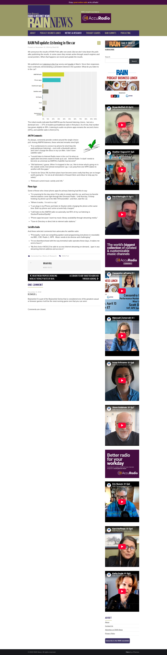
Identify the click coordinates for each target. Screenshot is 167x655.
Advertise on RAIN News (114, 630)
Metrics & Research (73, 33)
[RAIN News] (83, 16)
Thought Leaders (93, 33)
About (33, 33)
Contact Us (109, 626)
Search (107, 57)
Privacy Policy (110, 633)
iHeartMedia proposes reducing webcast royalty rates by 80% (43, 277)
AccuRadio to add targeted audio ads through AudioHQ (84, 277)
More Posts (47, 267)
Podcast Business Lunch (50, 33)
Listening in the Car (50, 64)
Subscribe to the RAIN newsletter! (117, 641)
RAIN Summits (110, 33)
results (71, 64)
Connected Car (36, 256)
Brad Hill (55, 47)
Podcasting (125, 33)
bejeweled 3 (32, 294)
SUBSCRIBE (109, 49)
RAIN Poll (65, 256)
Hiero (128, 652)
